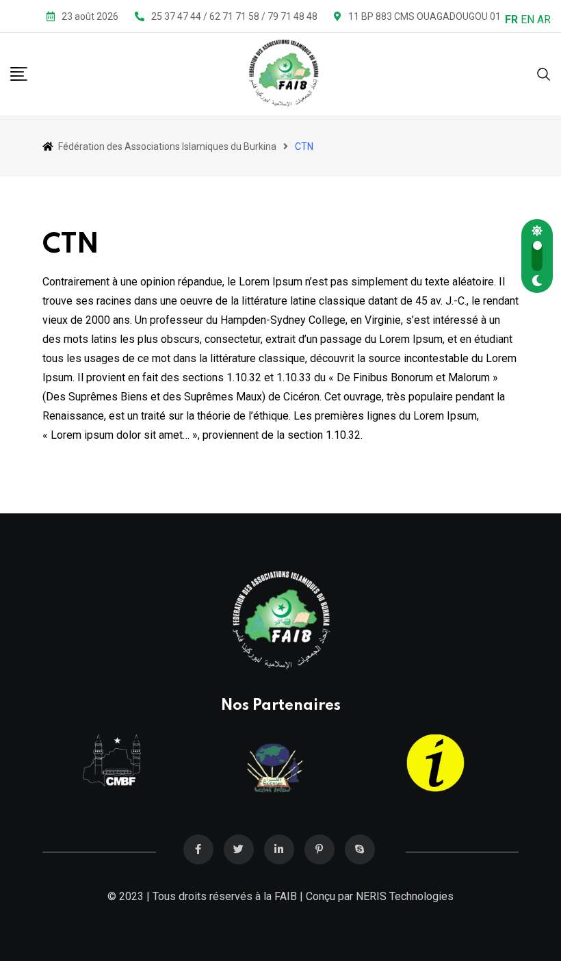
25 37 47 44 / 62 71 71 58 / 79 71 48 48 (234, 16)
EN (527, 19)
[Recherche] (544, 73)
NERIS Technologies (405, 896)
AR (544, 19)
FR (511, 19)
